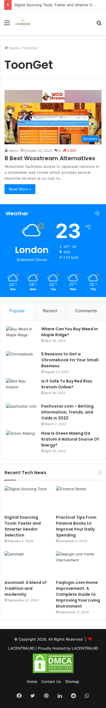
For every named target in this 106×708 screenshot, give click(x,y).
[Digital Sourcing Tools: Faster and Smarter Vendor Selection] (27, 499)
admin (13, 150)
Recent (50, 310)
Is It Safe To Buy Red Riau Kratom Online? (66, 384)
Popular (17, 310)
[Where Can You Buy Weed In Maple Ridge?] (21, 336)
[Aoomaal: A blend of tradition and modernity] (27, 564)
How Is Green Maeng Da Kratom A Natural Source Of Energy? (70, 439)
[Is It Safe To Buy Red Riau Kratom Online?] (21, 388)
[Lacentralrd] (22, 22)
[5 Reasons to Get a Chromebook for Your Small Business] (21, 361)
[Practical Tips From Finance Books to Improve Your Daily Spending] (78, 499)
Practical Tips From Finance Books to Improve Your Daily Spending (76, 526)
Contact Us (51, 681)
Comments (86, 310)
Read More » (20, 189)
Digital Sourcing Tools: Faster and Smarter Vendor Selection (23, 526)
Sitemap (72, 681)
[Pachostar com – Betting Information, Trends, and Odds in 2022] (21, 414)
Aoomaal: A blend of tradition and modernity (26, 588)
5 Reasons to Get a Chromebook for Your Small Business (69, 360)
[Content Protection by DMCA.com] (53, 672)
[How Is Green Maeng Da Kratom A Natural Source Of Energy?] (21, 441)
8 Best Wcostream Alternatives (50, 158)
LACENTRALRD (21, 648)
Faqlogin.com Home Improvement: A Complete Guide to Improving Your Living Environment (78, 594)
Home (14, 48)
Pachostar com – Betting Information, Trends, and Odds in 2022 (67, 412)
